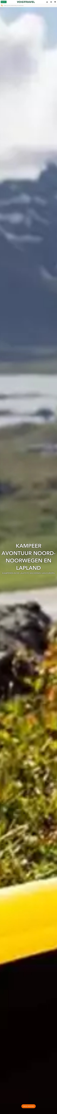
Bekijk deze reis (28, 1106)
